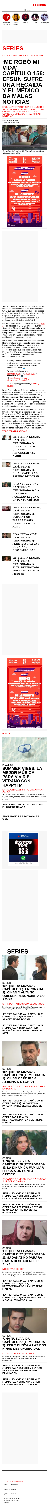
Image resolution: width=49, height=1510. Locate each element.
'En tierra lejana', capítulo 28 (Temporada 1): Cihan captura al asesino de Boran (22, 1017)
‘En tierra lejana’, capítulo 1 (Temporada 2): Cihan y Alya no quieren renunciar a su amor (26, 446)
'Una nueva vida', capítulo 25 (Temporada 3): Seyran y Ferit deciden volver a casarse (22, 1382)
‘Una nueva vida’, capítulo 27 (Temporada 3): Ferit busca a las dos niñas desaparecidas (25, 542)
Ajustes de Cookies (10, 1494)
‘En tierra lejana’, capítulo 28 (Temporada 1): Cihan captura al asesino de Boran (26, 470)
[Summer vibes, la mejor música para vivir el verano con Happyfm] (24, 749)
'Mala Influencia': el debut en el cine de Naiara (22, 805)
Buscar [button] (45, 10)
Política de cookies (10, 1489)
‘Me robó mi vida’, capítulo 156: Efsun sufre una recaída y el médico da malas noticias (23, 82)
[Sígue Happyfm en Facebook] (34, 6)
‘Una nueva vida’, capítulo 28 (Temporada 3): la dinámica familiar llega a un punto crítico (25, 491)
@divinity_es (29, 373)
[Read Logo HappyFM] (15, 5)
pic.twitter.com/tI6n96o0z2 (18, 380)
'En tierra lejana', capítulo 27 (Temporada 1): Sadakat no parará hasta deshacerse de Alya (22, 1029)
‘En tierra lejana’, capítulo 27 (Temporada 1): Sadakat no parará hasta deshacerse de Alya (26, 517)
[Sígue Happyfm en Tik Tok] (44, 6)
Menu (3, 10)
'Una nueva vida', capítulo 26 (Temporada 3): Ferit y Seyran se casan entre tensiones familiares (22, 1208)
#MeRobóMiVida (14, 373)
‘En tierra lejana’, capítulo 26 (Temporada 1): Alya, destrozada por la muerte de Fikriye (26, 565)
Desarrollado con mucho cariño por (12, 1500)
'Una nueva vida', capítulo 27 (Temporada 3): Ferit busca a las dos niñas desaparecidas (22, 1196)
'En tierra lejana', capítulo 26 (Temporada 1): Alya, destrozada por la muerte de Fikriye (22, 1118)
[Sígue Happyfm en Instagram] (38, 6)
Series (12, 48)
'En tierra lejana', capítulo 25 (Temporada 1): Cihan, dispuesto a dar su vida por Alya (23, 1297)
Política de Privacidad (11, 1485)
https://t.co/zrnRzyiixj (18, 378)
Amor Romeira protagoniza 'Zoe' (20, 817)
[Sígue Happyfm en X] (41, 6)
